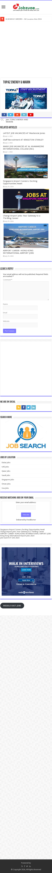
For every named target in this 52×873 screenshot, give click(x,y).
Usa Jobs (5, 488)
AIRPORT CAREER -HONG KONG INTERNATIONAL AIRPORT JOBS (18, 251)
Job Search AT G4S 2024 (9, 538)
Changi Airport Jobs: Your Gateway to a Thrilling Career (22, 532)
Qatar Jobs (6, 471)
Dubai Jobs (6, 462)
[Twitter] (28, 407)
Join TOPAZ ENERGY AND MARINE (17, 120)
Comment (7, 280)
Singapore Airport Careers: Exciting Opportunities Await (20, 182)
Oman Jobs (6, 484)
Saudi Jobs (6, 475)
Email (5, 313)
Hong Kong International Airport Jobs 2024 (17, 536)
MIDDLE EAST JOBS (12, 605)
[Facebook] (23, 407)
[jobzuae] (26, 7)
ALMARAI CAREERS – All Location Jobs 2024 (23, 19)
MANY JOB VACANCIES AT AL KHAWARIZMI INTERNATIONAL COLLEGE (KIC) (23, 147)
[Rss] (18, 407)
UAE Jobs (5, 467)
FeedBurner (31, 520)
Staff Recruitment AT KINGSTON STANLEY (23, 140)
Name (5, 304)
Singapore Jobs (8, 480)
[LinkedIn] (33, 407)
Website (6, 321)
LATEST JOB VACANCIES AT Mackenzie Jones (24, 133)
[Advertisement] (26, 49)
